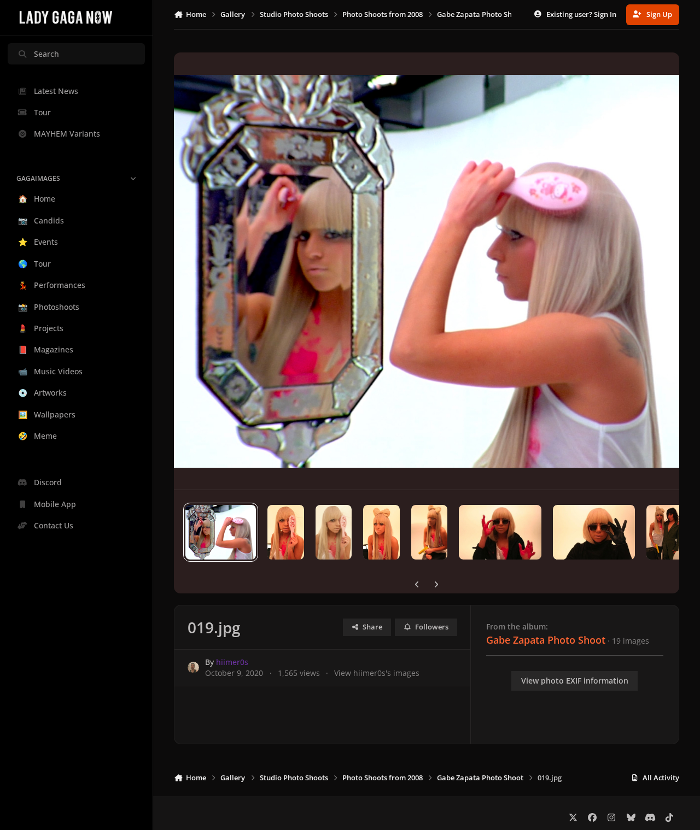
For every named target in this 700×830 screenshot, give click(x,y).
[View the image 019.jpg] (220, 532)
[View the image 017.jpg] (334, 532)
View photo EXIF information (574, 680)
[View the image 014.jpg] (500, 532)
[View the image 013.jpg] (594, 532)
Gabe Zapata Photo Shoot (545, 639)
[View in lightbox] (426, 271)
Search (46, 54)
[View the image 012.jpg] (664, 532)
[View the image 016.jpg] (381, 532)
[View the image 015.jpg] (429, 532)
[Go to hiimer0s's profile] (193, 667)
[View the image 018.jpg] (285, 532)
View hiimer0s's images (376, 673)
